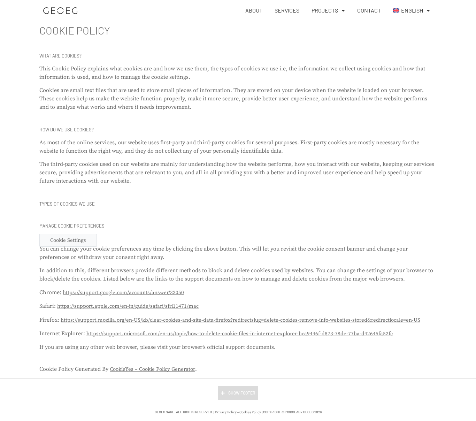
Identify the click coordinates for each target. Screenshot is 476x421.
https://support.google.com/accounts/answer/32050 (123, 292)
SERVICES (287, 10)
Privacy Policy (226, 412)
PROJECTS (325, 10)
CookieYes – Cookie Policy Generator (152, 369)
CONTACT (369, 10)
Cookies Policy (250, 412)
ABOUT (253, 10)
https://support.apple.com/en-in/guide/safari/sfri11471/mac (128, 306)
